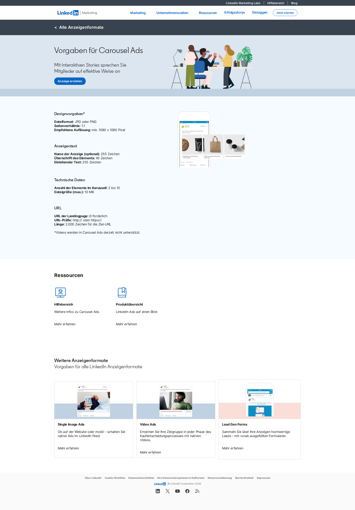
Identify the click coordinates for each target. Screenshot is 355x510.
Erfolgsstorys (234, 12)
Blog (294, 3)
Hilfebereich (277, 3)
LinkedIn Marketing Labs (245, 3)
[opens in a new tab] (157, 492)
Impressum (263, 477)
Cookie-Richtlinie (115, 477)
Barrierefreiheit (244, 477)
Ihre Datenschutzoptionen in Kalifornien (180, 477)
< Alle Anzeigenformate (79, 27)
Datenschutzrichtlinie (141, 477)
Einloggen (259, 12)
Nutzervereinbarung (220, 477)
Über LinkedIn (93, 477)
